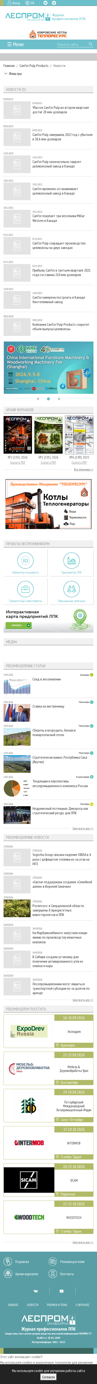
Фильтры (15, 73)
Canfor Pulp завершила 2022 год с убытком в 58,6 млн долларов (62, 136)
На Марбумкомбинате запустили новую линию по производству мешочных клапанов (59, 937)
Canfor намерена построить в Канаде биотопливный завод (58, 299)
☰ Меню (15, 44)
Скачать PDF (17, 462)
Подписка (22, 1261)
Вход (16, 2)
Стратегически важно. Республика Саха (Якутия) (59, 759)
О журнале (82, 1305)
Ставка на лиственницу (48, 706)
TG (54, 3)
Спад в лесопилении (46, 679)
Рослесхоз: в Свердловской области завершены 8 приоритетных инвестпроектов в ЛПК (58, 910)
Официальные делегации (71, 601)
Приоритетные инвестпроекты (25, 601)
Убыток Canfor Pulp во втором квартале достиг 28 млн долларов (60, 109)
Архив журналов (26, 1273)
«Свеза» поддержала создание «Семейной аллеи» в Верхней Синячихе (62, 884)
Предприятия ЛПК (71, 572)
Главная (9, 65)
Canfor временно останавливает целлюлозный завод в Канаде (55, 191)
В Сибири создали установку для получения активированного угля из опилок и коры (57, 961)
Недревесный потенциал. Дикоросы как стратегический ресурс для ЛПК (60, 810)
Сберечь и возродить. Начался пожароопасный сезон (54, 732)
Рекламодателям (72, 1261)
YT (61, 1291)
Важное (13, 1305)
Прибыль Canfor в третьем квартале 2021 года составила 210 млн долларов (61, 272)
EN (32, 2)
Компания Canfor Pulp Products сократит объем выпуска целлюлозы (60, 326)
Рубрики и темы (57, 1305)
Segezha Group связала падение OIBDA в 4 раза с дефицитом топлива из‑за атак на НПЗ (61, 859)
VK (45, 3)
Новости (32, 1305)
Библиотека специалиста (25, 572)
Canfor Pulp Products (34, 65)
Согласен (48, 1377)
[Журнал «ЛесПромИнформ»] (48, 17)
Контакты (67, 1273)
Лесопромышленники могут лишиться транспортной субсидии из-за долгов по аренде (61, 988)
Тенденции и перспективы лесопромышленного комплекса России (60, 783)
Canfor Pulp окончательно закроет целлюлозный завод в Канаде (56, 163)
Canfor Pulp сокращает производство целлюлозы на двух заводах (59, 245)
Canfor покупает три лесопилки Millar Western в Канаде (58, 218)
